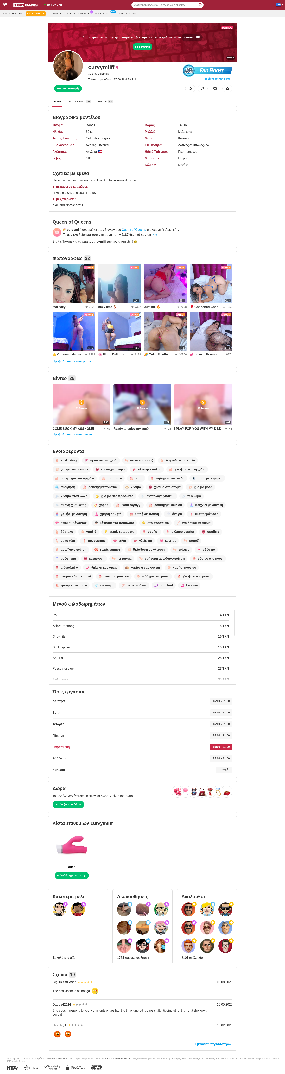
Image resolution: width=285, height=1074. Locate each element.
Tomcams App (127, 13)
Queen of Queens (134, 229)
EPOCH (107, 1058)
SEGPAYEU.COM (123, 1058)
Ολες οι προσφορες (78, 13)
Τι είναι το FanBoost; (218, 78)
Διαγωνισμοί (102, 13)
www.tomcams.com (62, 1058)
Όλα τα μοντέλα (13, 13)
